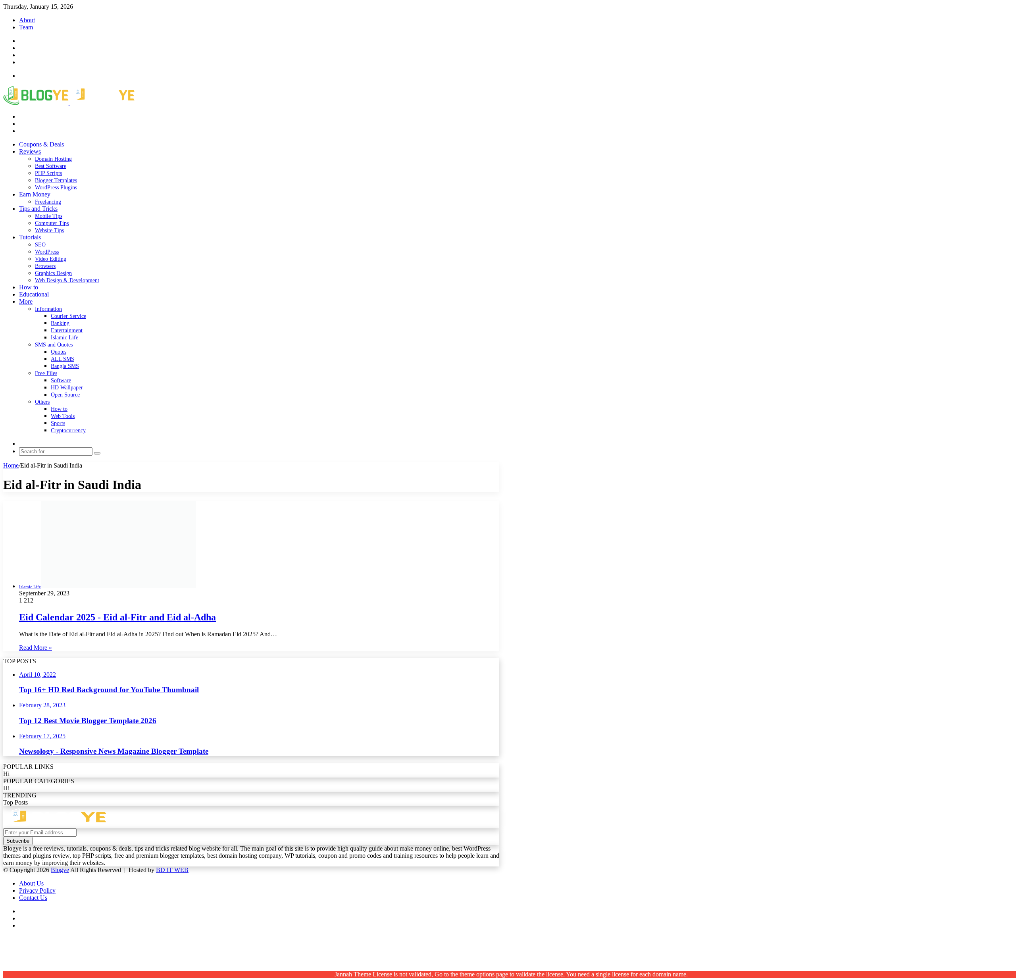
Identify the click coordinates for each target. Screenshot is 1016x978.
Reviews (30, 151)
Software (61, 380)
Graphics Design (53, 273)
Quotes (58, 352)
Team (26, 27)
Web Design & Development (67, 280)
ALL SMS (62, 359)
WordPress (47, 252)
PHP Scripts (48, 173)
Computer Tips (52, 223)
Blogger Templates (56, 180)
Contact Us (33, 897)
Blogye (60, 869)
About (27, 20)
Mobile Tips (48, 216)
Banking (60, 323)
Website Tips (49, 230)
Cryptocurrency (68, 430)
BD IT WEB (172, 869)
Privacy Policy (37, 890)
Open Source (65, 395)
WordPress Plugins (56, 188)
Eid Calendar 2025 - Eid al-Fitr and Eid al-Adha (117, 617)
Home (11, 465)
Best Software (50, 166)
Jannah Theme (353, 974)
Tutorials (30, 237)
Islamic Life (64, 338)
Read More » (35, 647)
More (26, 301)
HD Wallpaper (67, 388)
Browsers (45, 266)
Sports (58, 423)
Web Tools (63, 416)
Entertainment (67, 330)
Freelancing (48, 202)
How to (28, 287)
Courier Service (68, 316)
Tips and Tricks (38, 208)
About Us (31, 883)
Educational (34, 294)
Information (48, 309)
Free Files (46, 373)
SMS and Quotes (54, 345)
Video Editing (50, 259)
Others (42, 402)
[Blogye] (69, 103)
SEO (40, 245)
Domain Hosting (53, 159)
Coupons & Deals (41, 144)
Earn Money (34, 194)
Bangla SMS (65, 366)
